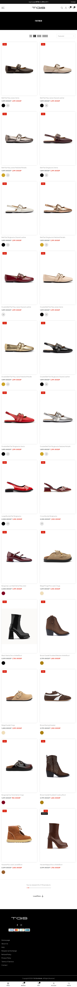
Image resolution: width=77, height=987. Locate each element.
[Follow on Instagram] (21, 925)
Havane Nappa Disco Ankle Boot (51, 864)
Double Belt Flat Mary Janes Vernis (51, 307)
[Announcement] (38, 2)
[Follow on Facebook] (17, 925)
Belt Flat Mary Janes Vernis (10, 98)
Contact (4, 965)
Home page (6, 940)
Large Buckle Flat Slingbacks (11, 516)
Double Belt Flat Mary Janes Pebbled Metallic (17, 377)
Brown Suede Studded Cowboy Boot (53, 795)
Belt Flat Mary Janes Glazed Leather (52, 98)
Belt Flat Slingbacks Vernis (49, 168)
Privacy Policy (6, 958)
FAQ (3, 947)
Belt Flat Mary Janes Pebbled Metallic (14, 168)
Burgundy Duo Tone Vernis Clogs (13, 795)
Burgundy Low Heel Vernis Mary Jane (14, 586)
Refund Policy (6, 954)
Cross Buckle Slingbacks (48, 516)
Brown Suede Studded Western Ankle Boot (55, 655)
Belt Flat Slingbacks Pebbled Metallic (52, 237)
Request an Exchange (9, 951)
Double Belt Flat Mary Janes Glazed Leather (16, 307)
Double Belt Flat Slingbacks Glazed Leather (55, 377)
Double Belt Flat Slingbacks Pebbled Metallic (55, 446)
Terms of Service (8, 961)
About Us (5, 944)
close (4, 2)
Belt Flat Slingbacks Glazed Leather (14, 237)
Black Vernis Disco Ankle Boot (12, 655)
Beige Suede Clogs (8, 725)
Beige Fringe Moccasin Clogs (50, 586)
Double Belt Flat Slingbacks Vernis (13, 446)
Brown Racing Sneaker (47, 725)
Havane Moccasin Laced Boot (12, 864)
